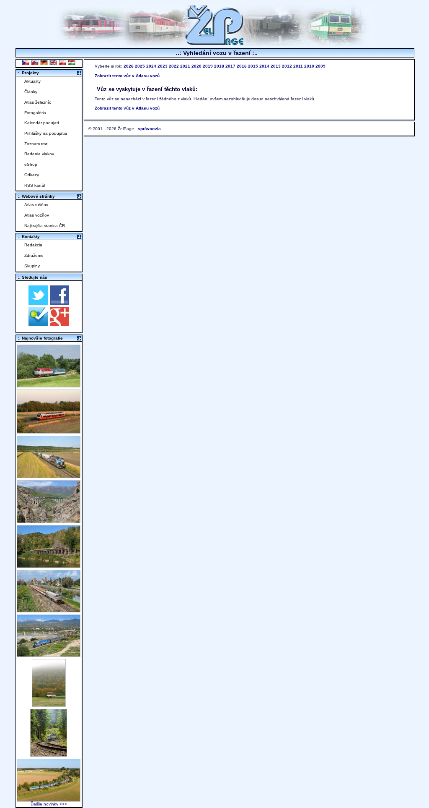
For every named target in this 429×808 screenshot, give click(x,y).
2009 (320, 66)
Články (30, 91)
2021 (185, 66)
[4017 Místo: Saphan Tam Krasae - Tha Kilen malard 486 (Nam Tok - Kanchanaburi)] (48, 565)
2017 (230, 66)
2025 (140, 66)
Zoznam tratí (36, 143)
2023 (163, 66)
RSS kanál (34, 185)
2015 (253, 66)
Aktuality (32, 81)
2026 (129, 66)
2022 (174, 66)
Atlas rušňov (36, 204)
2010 (309, 66)
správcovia (149, 128)
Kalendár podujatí (41, 122)
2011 (298, 66)
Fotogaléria (35, 112)
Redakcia (33, 245)
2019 (208, 66)
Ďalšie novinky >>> (49, 804)
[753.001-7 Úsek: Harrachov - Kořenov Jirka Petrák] (48, 754)
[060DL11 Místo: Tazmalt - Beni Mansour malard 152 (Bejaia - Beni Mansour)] (48, 654)
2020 (196, 66)
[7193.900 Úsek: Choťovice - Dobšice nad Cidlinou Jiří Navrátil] (48, 475)
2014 (264, 66)
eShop (30, 164)
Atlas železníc (37, 102)
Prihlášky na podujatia (45, 133)
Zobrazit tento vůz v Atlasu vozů (127, 75)
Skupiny (32, 266)
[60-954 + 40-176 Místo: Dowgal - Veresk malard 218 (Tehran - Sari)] (48, 520)
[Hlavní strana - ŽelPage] (214, 43)
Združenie (34, 255)
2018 (219, 66)
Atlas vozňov (36, 215)
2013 (276, 66)
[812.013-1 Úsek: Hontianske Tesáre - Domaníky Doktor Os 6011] (49, 704)
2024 (151, 66)
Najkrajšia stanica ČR (44, 225)
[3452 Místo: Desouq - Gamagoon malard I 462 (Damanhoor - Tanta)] (48, 610)
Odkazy (31, 175)
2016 (242, 66)
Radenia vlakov (39, 154)
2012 (287, 66)
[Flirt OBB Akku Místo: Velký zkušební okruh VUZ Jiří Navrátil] (48, 431)
